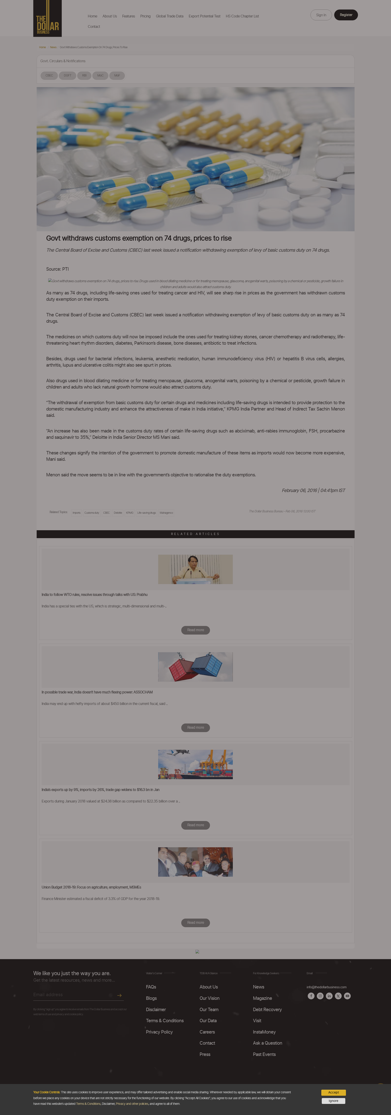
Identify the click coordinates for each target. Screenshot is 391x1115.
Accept (333, 1092)
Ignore (333, 1101)
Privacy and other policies (132, 1103)
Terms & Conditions (88, 1103)
